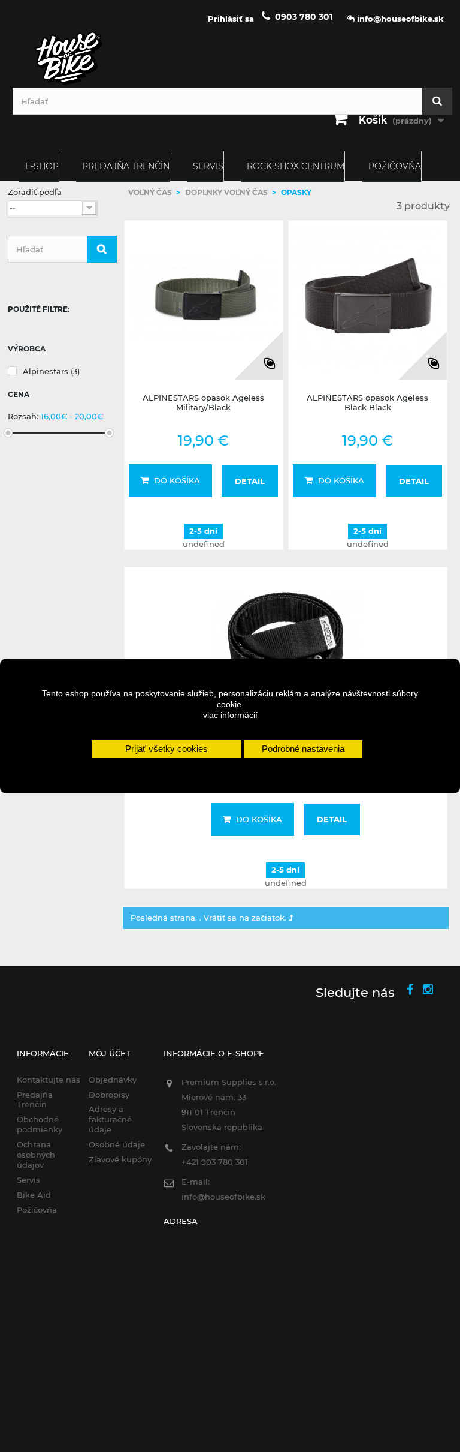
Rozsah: (23, 416)
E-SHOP (42, 166)
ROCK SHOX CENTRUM (295, 166)
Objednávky (113, 1079)
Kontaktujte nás (48, 1079)
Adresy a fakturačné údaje (110, 1119)
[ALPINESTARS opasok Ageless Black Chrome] (286, 648)
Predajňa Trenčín (126, 166)
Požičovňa (394, 166)
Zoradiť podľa (35, 192)
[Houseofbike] (230, 58)
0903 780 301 (303, 16)
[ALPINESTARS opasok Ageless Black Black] (367, 300)
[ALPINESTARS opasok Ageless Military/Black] (203, 300)
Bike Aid (34, 1195)
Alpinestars (51, 371)
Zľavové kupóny (120, 1159)
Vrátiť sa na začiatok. (246, 917)
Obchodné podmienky (39, 1124)
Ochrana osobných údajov (36, 1155)
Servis (208, 166)
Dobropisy (109, 1094)
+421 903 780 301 (214, 1162)
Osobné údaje (117, 1144)
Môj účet (110, 1053)
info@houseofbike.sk (223, 1196)
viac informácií (230, 715)
